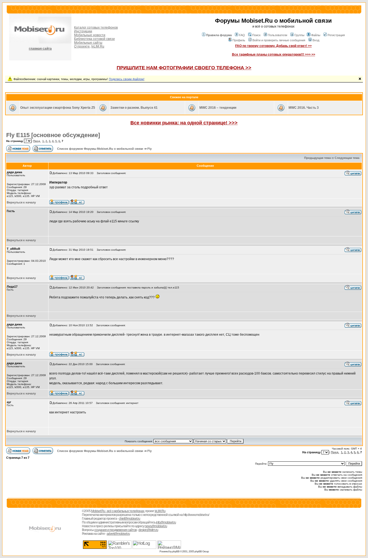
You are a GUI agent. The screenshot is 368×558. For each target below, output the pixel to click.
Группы (299, 35)
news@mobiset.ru (156, 526)
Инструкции (83, 31)
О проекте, (82, 46)
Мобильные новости (89, 35)
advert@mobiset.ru (118, 534)
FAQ (242, 35)
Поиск (256, 35)
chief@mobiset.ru (129, 518)
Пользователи (277, 35)
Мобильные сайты (88, 43)
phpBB (175, 551)
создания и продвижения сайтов (115, 530)
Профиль (238, 40)
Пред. (37, 141)
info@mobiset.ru (166, 522)
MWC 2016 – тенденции (217, 108)
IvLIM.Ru (97, 46)
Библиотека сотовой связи (94, 39)
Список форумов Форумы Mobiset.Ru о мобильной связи (100, 148)
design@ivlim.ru (148, 530)
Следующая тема (347, 157)
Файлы (315, 35)
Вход (316, 40)
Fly (149, 148)
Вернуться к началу (21, 202)
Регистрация (336, 35)
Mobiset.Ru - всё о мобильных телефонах (117, 511)
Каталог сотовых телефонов (96, 27)
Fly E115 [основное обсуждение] (53, 135)
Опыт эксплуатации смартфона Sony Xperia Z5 (57, 108)
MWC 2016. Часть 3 (304, 108)
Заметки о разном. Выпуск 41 (134, 108)
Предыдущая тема (317, 157)
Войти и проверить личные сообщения (278, 40)
